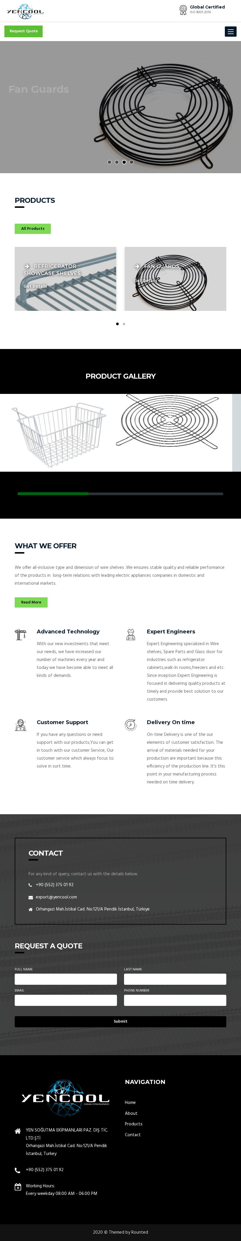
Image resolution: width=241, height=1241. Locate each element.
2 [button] (117, 162)
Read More (31, 602)
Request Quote (24, 31)
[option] (120, 107)
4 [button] (131, 162)
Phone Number (136, 990)
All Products (32, 228)
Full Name (24, 969)
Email (19, 990)
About (131, 1113)
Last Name (133, 969)
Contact (133, 1135)
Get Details (35, 286)
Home (130, 1102)
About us (24, 128)
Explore (55, 128)
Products (134, 1124)
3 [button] (124, 162)
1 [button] (109, 162)
